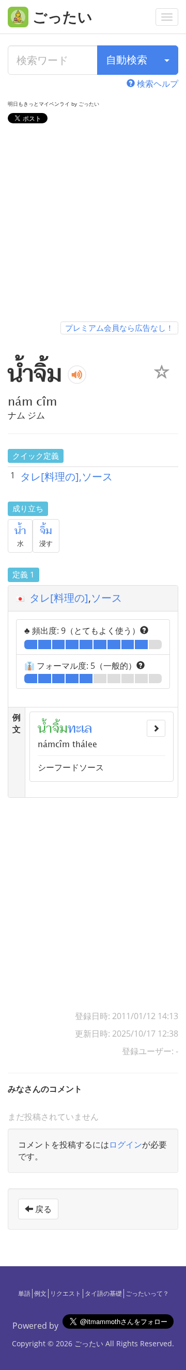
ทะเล (80, 728)
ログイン (125, 1144)
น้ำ (20, 531)
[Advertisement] (93, 224)
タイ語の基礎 (103, 1293)
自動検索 (126, 60)
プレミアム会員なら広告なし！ (119, 328)
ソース (106, 598)
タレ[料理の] (58, 598)
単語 (24, 1293)
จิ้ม (46, 531)
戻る (42, 1209)
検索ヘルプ (156, 83)
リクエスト (65, 1293)
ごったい (88, 1343)
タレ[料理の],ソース (66, 476)
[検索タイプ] (167, 60)
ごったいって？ (147, 1293)
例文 (40, 1293)
